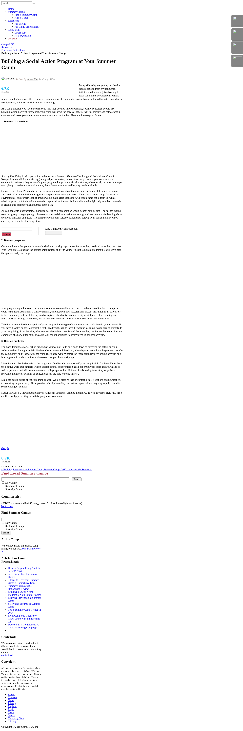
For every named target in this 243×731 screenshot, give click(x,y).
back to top (7, 506)
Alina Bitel (32, 79)
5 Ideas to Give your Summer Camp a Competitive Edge (23, 581)
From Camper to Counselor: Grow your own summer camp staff (24, 618)
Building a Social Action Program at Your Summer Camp (24, 593)
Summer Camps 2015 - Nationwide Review (20, 587)
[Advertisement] (62, 149)
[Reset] (34, 3)
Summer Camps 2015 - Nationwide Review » (68, 469)
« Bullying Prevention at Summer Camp (22, 469)
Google (5, 448)
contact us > (7, 655)
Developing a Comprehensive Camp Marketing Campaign (23, 626)
